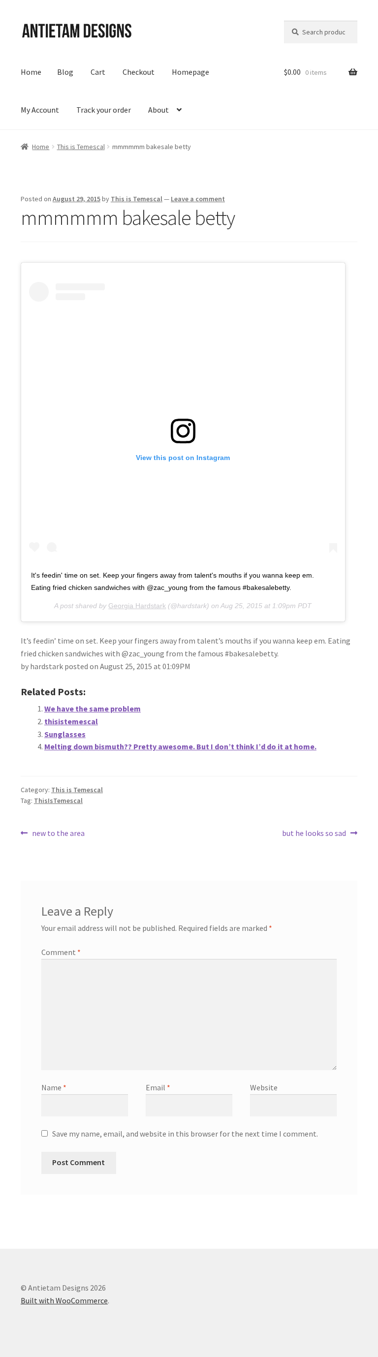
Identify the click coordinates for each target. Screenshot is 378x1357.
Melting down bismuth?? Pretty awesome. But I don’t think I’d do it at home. (180, 746)
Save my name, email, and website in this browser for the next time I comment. (185, 1134)
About (158, 110)
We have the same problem (92, 708)
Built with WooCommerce (64, 1300)
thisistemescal (71, 721)
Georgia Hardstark (137, 606)
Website (264, 1087)
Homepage (190, 72)
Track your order (103, 110)
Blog (65, 72)
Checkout (139, 72)
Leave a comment (198, 198)
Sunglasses (65, 734)
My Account (40, 110)
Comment (61, 952)
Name (53, 1087)
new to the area (58, 834)
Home (31, 72)
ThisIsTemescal (58, 800)
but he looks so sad (314, 834)
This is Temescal (81, 146)
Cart (98, 72)
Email (158, 1087)
